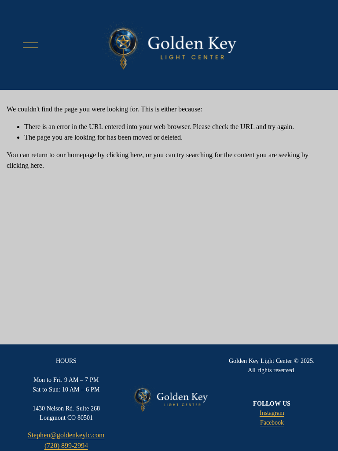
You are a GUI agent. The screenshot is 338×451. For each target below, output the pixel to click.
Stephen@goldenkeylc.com (66, 435)
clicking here (124, 155)
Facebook (272, 422)
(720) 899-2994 (66, 445)
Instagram (272, 412)
